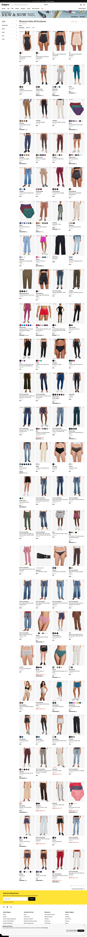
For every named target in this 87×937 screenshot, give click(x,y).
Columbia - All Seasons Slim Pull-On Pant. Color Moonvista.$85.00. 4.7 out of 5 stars (27, 763)
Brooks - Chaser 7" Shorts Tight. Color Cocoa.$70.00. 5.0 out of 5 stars (44, 866)
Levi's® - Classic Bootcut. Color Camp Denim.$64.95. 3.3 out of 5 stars (27, 458)
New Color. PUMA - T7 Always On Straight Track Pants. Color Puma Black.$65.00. (44, 354)
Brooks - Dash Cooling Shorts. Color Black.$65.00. (60, 831)
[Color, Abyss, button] (24, 291)
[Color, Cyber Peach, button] (39, 257)
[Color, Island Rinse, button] (22, 464)
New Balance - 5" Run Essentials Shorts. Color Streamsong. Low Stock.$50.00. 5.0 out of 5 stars (60, 696)
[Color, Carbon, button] (59, 155)
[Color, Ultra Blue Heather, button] (31, 325)
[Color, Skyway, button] (57, 155)
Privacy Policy (45, 927)
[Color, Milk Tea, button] (72, 568)
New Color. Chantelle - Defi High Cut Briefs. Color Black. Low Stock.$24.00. (60, 354)
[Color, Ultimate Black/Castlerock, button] (59, 395)
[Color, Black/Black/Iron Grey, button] (45, 325)
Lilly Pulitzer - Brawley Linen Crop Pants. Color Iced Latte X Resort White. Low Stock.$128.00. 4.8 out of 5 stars (27, 797)
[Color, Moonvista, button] (72, 737)
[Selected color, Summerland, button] (70, 257)
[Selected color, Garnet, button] (37, 189)
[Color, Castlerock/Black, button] (78, 155)
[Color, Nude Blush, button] (55, 361)
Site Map (47, 918)
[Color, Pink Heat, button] (74, 703)
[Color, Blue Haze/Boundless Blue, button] (80, 155)
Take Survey (47, 921)
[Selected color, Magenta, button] (37, 257)
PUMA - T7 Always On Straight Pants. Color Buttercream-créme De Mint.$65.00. (44, 458)
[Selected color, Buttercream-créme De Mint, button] (37, 464)
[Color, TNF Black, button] (41, 189)
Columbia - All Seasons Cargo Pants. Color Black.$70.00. (77, 729)
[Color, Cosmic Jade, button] (76, 703)
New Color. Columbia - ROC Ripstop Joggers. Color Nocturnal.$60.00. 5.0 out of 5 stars (27, 148)
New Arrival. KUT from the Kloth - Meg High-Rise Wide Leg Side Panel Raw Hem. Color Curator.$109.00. (27, 423)
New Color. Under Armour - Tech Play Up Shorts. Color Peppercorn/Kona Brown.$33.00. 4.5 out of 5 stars (77, 148)
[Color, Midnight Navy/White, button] (39, 325)
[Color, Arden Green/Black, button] (20, 498)
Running (67, 921)
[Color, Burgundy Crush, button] (39, 189)
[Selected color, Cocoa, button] (37, 872)
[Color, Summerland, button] (22, 189)
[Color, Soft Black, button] (29, 464)
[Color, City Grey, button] (74, 737)
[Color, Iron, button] (24, 121)
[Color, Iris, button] (47, 223)
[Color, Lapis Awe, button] (31, 464)
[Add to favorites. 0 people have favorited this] (34, 32)
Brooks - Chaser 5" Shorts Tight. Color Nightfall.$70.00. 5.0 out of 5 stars (27, 831)
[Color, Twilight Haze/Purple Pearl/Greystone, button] (76, 121)
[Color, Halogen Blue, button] (22, 838)
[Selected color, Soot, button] (20, 87)
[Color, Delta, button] (29, 155)
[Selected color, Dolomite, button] (53, 87)
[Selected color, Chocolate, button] (70, 568)
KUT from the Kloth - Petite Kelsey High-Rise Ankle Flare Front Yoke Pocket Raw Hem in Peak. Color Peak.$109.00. (44, 526)
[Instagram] (3, 907)
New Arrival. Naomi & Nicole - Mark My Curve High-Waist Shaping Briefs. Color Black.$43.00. (77, 182)
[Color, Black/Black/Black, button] (80, 121)
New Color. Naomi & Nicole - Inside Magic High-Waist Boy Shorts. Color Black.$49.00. (44, 285)
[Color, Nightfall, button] (43, 257)
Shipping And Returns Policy (30, 921)
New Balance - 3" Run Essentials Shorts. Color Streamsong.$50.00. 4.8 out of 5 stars (77, 696)
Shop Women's (74, 16)
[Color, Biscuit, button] (72, 464)
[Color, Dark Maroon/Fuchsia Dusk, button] (62, 395)
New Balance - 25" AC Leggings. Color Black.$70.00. (44, 729)
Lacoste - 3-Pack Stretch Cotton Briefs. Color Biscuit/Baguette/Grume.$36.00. (60, 561)
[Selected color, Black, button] (20, 53)
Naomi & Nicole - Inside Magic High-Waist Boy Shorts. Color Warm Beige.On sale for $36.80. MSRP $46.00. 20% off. (44, 696)
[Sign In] (80, 4)
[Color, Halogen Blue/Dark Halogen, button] (47, 257)
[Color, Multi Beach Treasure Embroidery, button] (22, 804)
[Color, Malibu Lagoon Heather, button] (22, 325)
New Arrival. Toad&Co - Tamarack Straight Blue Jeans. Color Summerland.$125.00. (77, 251)
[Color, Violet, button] (39, 872)
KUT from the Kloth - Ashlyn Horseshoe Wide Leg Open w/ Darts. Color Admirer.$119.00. (27, 627)
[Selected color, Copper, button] (37, 223)
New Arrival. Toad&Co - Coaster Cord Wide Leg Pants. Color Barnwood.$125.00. (77, 285)
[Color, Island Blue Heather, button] (24, 325)
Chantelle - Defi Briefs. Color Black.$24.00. (60, 458)
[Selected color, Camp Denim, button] (20, 464)
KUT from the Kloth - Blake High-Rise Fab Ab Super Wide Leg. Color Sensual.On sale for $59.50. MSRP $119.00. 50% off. (44, 831)
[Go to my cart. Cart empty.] (84, 4)
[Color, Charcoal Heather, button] (43, 633)
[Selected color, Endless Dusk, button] (53, 633)
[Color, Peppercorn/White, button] (72, 325)
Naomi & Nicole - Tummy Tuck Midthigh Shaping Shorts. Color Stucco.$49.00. (27, 696)
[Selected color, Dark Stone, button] (70, 223)
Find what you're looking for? (78, 888)
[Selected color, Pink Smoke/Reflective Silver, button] (70, 532)
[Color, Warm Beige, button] (22, 53)
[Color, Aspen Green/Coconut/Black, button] (72, 121)
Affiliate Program (48, 916)
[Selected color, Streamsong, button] (53, 703)
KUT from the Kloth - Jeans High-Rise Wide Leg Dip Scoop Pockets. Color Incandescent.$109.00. (27, 594)
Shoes (66, 923)
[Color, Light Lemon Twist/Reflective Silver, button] (74, 532)
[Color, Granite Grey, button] (55, 633)
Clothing (67, 916)
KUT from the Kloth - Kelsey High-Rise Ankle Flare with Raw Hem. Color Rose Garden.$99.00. (27, 561)
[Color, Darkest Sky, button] (24, 464)
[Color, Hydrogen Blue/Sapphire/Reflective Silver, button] (41, 429)
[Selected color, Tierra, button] (20, 291)
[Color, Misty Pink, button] (39, 464)
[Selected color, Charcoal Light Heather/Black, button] (37, 87)
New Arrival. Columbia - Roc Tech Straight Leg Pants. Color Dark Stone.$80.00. (60, 114)
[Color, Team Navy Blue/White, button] (72, 361)
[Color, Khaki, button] (62, 155)
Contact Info (27, 916)
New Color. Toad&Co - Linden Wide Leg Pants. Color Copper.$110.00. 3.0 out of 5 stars (44, 216)
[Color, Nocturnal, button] (26, 769)
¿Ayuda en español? (28, 918)
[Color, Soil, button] (39, 223)
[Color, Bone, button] (57, 87)
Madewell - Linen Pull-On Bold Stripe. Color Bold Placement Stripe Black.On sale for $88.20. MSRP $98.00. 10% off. (60, 797)
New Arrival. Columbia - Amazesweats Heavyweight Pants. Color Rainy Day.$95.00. (27, 251)
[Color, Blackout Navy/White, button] (41, 155)
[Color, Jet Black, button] (39, 804)
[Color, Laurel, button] (55, 155)
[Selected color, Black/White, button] (70, 361)
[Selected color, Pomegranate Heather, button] (20, 325)
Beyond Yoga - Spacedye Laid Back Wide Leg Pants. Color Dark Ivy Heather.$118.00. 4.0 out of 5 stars (77, 423)
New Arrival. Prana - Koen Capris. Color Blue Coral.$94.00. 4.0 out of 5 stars (77, 80)
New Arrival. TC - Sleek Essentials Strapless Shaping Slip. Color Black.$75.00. (27, 46)
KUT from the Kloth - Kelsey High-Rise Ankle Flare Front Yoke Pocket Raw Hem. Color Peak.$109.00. (44, 492)
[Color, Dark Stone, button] (24, 257)
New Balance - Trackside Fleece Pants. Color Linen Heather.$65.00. (77, 661)
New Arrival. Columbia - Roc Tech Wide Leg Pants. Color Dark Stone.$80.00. (77, 216)
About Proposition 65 (29, 923)
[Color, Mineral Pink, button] (22, 257)
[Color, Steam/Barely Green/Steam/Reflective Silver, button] (47, 429)
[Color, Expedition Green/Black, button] (55, 395)
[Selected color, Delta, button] (20, 121)
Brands (67, 914)
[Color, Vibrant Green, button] (41, 361)
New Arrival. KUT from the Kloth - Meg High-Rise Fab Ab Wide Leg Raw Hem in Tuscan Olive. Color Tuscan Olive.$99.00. (27, 388)
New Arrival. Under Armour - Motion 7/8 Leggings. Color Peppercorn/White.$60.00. (44, 148)
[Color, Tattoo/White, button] (47, 325)
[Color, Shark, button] (26, 121)
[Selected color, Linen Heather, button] (70, 667)
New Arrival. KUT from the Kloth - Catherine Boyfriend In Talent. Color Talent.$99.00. (60, 285)
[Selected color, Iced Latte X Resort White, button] (20, 804)
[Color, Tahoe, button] (72, 257)
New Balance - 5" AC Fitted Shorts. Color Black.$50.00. (27, 729)
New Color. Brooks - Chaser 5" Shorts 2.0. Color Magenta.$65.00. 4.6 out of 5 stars (44, 251)
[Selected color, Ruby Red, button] (53, 872)
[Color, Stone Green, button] (22, 121)
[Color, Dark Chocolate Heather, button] (72, 429)
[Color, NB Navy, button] (80, 703)
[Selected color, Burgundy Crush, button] (53, 189)
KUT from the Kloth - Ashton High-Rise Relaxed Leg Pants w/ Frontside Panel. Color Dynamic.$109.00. (60, 423)
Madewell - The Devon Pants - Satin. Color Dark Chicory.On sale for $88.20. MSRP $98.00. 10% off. (44, 797)
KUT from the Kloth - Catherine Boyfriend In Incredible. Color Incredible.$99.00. (77, 763)
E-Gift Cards (47, 923)
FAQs (25, 914)
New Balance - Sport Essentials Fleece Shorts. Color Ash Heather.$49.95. (60, 729)
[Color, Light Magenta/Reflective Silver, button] (55, 325)
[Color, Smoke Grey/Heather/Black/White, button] (43, 325)
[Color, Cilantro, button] (45, 223)
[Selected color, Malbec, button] (53, 155)
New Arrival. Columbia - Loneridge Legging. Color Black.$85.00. (44, 114)
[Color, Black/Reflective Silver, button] (76, 532)
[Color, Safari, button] (22, 769)
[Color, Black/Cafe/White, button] (31, 223)
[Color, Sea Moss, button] (78, 703)
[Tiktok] (7, 907)
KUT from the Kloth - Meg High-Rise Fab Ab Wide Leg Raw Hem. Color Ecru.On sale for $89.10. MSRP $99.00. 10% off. (77, 866)
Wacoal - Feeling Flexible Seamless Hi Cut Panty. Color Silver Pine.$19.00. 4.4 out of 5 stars (60, 661)
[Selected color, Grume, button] (70, 464)
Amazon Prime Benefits (8, 921)
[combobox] (27, 4)
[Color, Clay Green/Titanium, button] (64, 395)
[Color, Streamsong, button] (22, 737)
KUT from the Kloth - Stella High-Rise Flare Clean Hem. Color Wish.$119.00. (77, 492)
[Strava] (11, 907)
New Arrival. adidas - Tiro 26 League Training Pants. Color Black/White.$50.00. (77, 354)
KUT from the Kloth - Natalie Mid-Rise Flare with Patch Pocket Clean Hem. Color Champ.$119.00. (60, 492)
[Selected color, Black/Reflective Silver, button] (53, 325)
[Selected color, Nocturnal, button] (20, 155)
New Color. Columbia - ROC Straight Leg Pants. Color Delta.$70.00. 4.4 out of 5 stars (27, 114)
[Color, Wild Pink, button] (39, 361)
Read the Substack (49, 1)
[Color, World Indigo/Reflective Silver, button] (72, 532)
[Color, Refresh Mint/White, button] (74, 155)
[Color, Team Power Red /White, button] (74, 361)
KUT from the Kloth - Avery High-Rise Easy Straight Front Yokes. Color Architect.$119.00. (44, 594)
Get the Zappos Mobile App (9, 918)
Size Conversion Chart (50, 914)
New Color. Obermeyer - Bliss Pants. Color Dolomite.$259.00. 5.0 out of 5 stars (60, 80)
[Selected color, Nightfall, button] (20, 838)
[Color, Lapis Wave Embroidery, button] (26, 464)
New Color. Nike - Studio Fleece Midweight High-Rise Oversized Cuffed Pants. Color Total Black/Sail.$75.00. (27, 354)
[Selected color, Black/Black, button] (37, 667)
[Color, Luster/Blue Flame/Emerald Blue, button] (78, 121)
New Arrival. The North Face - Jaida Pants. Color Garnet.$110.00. (44, 182)
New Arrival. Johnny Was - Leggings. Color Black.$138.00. (77, 388)
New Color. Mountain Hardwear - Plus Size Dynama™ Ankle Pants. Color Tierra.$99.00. (27, 285)
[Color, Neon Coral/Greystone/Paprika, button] (74, 121)
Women (27, 27)
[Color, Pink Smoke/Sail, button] (24, 361)
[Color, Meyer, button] (41, 223)
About (4, 914)
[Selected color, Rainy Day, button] (20, 257)
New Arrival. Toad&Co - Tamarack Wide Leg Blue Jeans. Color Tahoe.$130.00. (27, 182)
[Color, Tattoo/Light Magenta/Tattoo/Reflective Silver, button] (39, 429)
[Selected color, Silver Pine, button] (53, 667)
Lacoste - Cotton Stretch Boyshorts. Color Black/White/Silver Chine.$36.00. (27, 661)
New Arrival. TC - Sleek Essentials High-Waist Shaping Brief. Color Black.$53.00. (44, 46)
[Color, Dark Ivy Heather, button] (29, 325)
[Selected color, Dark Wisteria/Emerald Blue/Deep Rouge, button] (70, 121)
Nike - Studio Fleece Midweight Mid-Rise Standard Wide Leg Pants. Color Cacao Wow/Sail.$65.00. (77, 627)
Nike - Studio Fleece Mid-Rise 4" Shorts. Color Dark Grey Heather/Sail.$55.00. (60, 526)
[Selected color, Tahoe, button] (20, 189)
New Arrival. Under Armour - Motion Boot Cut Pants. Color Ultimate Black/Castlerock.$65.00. (77, 319)
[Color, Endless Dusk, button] (55, 189)
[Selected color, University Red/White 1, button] (37, 325)
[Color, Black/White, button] (76, 155)
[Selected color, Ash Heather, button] (53, 737)
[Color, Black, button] (55, 87)
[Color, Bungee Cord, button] (57, 667)
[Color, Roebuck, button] (62, 667)
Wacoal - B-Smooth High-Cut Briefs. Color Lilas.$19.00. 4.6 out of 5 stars (44, 627)
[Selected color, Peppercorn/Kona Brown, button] (70, 155)
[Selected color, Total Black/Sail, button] (20, 361)
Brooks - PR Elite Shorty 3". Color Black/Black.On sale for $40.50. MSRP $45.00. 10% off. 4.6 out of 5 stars (44, 661)
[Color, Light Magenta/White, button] (41, 325)
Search (46, 4)
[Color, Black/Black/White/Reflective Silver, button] (45, 429)
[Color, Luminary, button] (41, 257)
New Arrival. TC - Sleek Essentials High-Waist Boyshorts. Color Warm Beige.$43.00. (77, 46)
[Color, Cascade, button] (59, 87)
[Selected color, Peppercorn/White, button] (37, 155)
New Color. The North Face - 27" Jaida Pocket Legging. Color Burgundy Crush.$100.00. (60, 182)
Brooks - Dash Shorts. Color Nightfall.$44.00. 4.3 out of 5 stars (27, 866)
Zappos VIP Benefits (7, 923)
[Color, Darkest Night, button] (76, 429)
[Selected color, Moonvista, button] (20, 769)
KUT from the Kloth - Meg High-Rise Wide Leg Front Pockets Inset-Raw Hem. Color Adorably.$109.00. (77, 594)
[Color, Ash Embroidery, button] (43, 223)
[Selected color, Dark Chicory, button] (37, 804)
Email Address (7, 898)
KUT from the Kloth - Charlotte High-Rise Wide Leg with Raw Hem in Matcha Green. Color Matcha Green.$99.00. (27, 526)
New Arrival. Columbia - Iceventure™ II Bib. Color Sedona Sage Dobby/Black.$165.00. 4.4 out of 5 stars (60, 216)
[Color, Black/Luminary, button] (39, 667)
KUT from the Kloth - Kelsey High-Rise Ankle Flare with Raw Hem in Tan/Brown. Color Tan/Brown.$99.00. (44, 763)
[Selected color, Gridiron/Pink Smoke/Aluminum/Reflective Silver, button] (37, 429)
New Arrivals (68, 918)
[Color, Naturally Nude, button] (45, 633)
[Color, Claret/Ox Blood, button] (45, 155)
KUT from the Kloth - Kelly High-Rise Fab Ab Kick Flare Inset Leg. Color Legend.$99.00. (60, 594)
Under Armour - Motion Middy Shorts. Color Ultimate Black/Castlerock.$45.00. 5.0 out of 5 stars (27, 492)
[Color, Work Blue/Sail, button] (22, 361)
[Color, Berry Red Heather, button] (26, 325)
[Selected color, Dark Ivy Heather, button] (70, 429)
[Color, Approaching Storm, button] (26, 291)
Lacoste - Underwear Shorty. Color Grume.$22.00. (77, 458)
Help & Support (82, 8)
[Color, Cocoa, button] (24, 838)
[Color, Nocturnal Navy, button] (74, 429)
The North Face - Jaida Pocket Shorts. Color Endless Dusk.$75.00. (60, 627)
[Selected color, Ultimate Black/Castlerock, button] (70, 325)
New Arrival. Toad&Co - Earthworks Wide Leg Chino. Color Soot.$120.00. (27, 80)
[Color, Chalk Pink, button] (41, 633)
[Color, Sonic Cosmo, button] (45, 257)
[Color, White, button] (37, 633)
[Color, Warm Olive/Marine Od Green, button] (39, 155)
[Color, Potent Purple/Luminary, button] (41, 667)
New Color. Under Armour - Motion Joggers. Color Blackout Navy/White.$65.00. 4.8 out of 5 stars (60, 388)
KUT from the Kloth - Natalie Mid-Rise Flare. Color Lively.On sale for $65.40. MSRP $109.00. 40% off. (77, 831)
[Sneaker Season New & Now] (43, 14)
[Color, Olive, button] (22, 87)
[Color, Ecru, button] (55, 872)
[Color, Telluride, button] (24, 189)
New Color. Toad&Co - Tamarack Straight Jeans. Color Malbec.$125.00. (60, 148)
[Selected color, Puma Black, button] (37, 361)
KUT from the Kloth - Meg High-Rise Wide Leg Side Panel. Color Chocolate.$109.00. (77, 561)
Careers (5, 916)
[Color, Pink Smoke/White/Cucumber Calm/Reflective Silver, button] (43, 429)
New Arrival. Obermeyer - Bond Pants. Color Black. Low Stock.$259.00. (60, 251)
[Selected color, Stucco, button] (20, 703)
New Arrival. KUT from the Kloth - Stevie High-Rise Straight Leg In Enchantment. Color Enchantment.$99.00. (44, 388)
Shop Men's (82, 16)
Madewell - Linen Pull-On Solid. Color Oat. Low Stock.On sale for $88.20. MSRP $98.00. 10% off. (60, 763)
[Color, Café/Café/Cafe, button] (74, 804)
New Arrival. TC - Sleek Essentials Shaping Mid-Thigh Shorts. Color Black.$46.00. (60, 46)
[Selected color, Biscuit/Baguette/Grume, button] (53, 568)
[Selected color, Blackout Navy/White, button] (53, 395)
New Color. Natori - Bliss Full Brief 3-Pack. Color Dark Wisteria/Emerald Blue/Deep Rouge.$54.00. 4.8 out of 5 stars (27, 216)
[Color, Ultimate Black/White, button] (39, 87)
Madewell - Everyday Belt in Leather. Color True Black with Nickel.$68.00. (44, 561)
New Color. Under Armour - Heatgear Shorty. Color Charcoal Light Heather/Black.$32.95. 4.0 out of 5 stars (44, 80)
